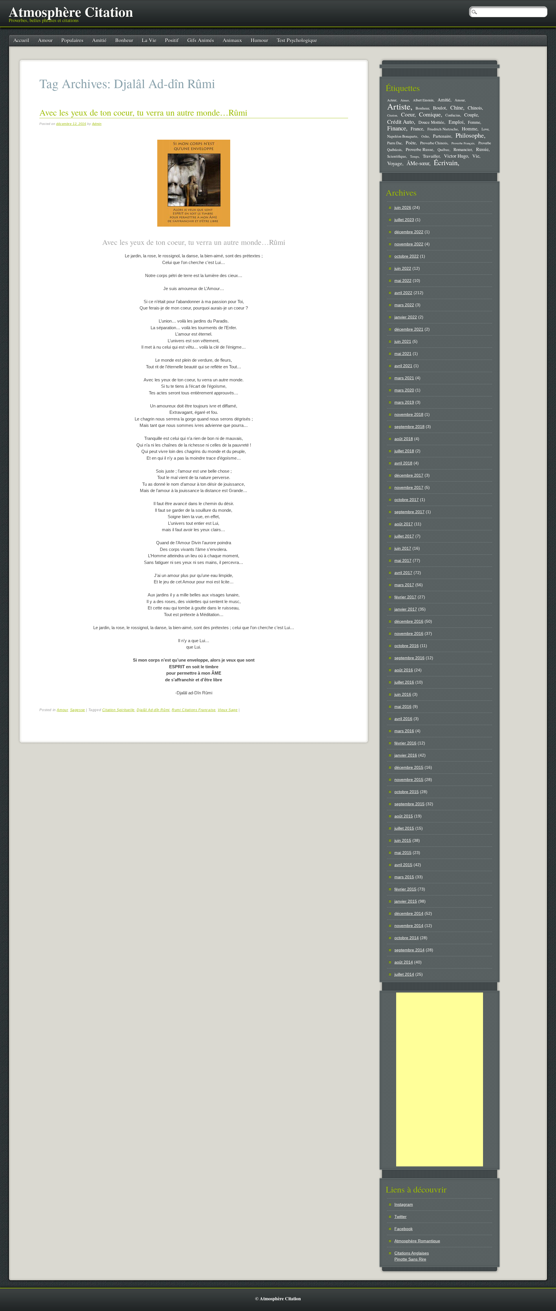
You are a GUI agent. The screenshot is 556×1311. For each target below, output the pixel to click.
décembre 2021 (408, 329)
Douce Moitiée (431, 122)
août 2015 (403, 816)
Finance (396, 128)
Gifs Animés (200, 40)
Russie (482, 149)
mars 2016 (404, 731)
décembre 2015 (408, 767)
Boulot (439, 108)
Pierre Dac (394, 143)
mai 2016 (402, 706)
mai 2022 (402, 280)
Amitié (99, 40)
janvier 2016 (405, 755)
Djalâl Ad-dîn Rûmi (153, 710)
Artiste (398, 106)
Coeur (407, 114)
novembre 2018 (408, 414)
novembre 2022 (408, 244)
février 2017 (405, 597)
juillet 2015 (404, 828)
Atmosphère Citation (71, 11)
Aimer (404, 100)
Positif (172, 40)
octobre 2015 (406, 791)
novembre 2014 (408, 925)
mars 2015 (404, 877)
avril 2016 (403, 718)
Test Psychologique (297, 40)
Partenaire (442, 136)
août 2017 (403, 524)
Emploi (456, 122)
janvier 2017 (405, 609)
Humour (259, 40)
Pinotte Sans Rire (410, 1259)
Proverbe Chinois (433, 142)
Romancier (462, 149)
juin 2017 (402, 548)
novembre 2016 (408, 633)
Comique (430, 114)
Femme (474, 122)
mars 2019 (404, 402)
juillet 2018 (404, 451)
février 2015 (405, 889)
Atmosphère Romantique (417, 1241)
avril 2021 (403, 365)
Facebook (403, 1228)
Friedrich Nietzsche (442, 129)
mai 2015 (402, 852)
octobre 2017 (406, 499)
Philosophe (470, 135)
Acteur (391, 100)
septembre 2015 (409, 804)
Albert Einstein (423, 100)
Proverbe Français (462, 143)
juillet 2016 (404, 682)
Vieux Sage (228, 710)
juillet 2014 (404, 974)
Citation (392, 115)
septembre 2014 (409, 950)
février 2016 (405, 743)
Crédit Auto (400, 121)
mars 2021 (404, 378)
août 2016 (403, 670)
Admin (97, 123)
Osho (425, 136)
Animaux (232, 40)
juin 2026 (402, 207)
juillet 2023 (404, 219)
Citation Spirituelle (118, 710)
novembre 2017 (408, 487)
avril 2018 (403, 463)
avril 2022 (403, 292)
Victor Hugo (456, 155)
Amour (45, 40)
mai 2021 (402, 353)
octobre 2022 (406, 256)
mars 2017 (404, 584)
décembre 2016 (408, 621)
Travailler (431, 156)
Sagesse (77, 710)
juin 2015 (402, 840)
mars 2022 (404, 305)
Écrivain (446, 162)
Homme (469, 128)
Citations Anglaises (411, 1253)
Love (485, 129)
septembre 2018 (409, 426)
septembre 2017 (409, 511)
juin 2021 (402, 341)
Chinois (475, 108)
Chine (456, 107)
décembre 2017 (408, 475)
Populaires (72, 40)
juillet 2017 (404, 536)
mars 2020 (404, 390)
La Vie (149, 40)
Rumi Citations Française (193, 710)
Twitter (400, 1216)
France (417, 128)
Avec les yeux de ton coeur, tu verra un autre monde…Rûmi (143, 112)
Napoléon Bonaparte (402, 136)
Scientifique (396, 156)
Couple (471, 114)
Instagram (403, 1204)
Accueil (21, 40)
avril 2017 (403, 572)
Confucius (452, 115)
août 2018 (403, 438)
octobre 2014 (406, 937)
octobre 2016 (406, 645)
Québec (443, 149)
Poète (411, 142)
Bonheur (124, 40)
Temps (414, 156)
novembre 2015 (408, 779)
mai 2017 (402, 560)
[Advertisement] (439, 1079)
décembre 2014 (408, 913)
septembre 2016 (409, 658)
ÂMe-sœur (418, 163)
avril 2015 (403, 864)
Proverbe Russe (419, 149)
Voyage (394, 163)
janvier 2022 (405, 317)
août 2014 (403, 962)
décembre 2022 (408, 232)
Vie (475, 156)
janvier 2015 (405, 901)
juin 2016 (402, 694)
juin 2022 (402, 268)
